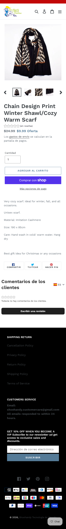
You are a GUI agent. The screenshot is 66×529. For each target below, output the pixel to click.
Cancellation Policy (20, 345)
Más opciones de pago (33, 188)
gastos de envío (19, 136)
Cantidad (10, 152)
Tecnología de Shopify (44, 517)
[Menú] (60, 11)
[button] (18, 126)
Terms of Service (18, 383)
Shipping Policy (17, 374)
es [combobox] (59, 284)
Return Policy (16, 364)
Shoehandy (25, 517)
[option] (16, 92)
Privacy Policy (16, 355)
